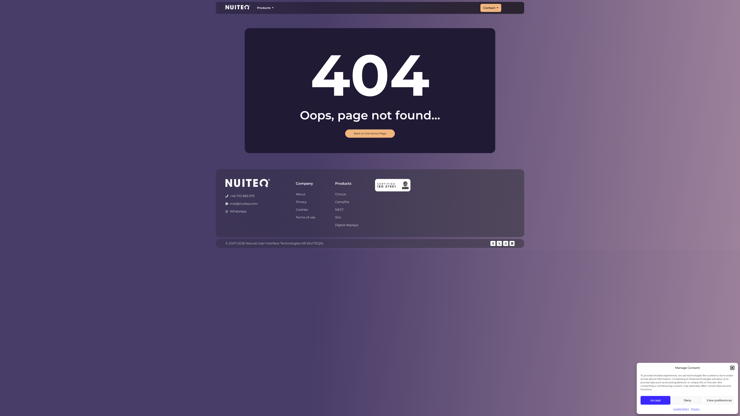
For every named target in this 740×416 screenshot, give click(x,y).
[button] (732, 368)
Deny (687, 400)
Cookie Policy (681, 409)
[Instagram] (505, 243)
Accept (655, 400)
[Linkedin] (512, 243)
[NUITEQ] (247, 183)
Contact (489, 8)
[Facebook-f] (492, 243)
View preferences (719, 400)
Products (264, 8)
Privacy (695, 409)
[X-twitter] (499, 243)
